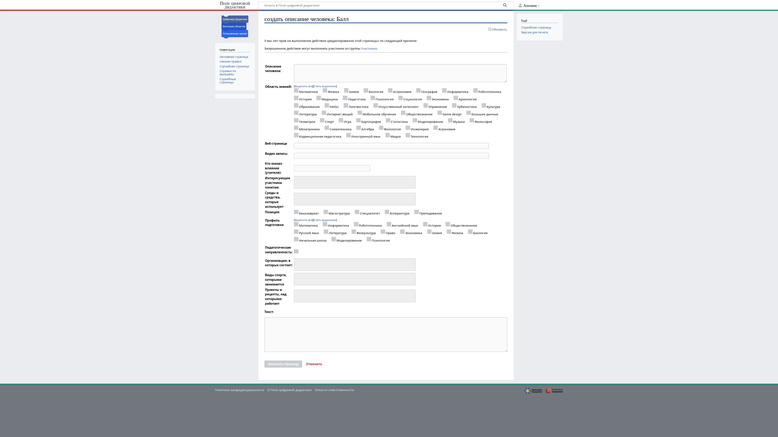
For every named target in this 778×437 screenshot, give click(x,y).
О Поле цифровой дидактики (289, 390)
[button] (314, 364)
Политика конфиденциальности (239, 390)
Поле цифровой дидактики (235, 5)
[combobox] (355, 182)
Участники (369, 48)
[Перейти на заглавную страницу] (235, 26)
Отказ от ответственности (334, 390)
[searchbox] (298, 181)
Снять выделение (325, 86)
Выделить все (303, 86)
